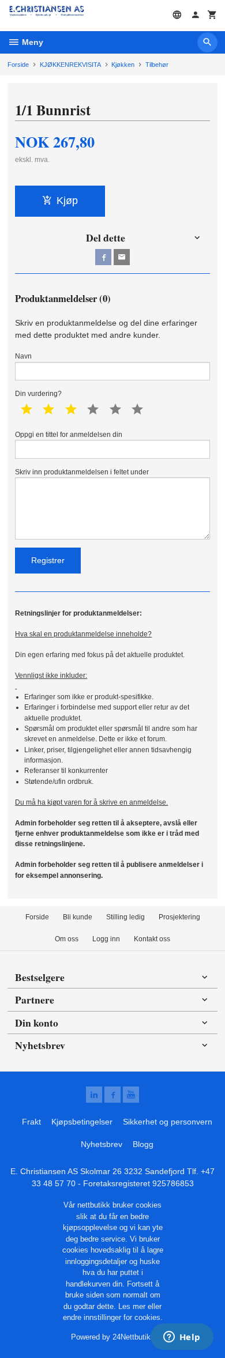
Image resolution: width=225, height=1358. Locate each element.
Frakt (31, 1121)
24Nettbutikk (133, 1337)
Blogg (143, 1144)
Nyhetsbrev (101, 1144)
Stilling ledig (125, 917)
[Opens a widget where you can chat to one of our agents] (181, 1337)
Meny (31, 42)
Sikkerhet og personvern (167, 1121)
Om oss (66, 939)
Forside (18, 64)
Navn (23, 356)
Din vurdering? (38, 394)
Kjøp (67, 200)
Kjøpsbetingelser (81, 1121)
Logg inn (106, 939)
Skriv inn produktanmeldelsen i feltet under (82, 472)
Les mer (133, 1306)
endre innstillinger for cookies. (113, 1317)
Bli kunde (77, 917)
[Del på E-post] (122, 257)
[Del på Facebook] (103, 257)
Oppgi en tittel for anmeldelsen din (68, 435)
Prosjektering (179, 917)
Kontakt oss (152, 939)
